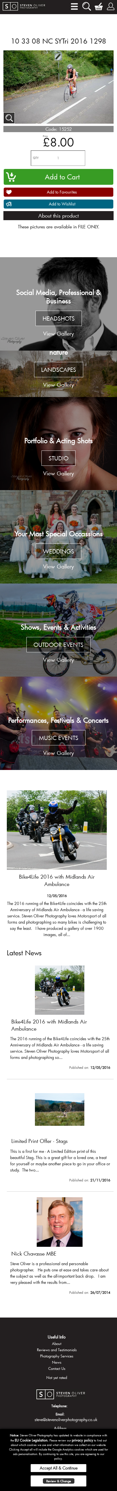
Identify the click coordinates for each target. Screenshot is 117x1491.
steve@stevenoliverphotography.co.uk (66, 1419)
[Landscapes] (58, 374)
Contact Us (56, 1368)
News (56, 1362)
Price (45, 136)
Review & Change (58, 1481)
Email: (60, 1414)
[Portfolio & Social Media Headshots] (58, 304)
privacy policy (82, 1440)
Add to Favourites (62, 192)
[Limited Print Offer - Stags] (60, 1134)
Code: (51, 129)
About (56, 1343)
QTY (36, 158)
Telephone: (59, 1406)
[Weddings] (58, 536)
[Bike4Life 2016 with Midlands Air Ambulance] (56, 866)
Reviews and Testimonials (57, 1350)
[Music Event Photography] (58, 723)
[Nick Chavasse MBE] (60, 1247)
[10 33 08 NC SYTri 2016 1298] (9, 118)
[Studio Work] (58, 443)
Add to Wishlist (62, 204)
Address (60, 1428)
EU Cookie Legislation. (32, 1440)
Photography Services (56, 1356)
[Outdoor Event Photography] (58, 630)
